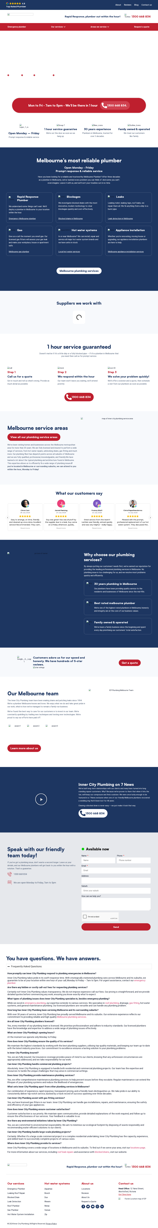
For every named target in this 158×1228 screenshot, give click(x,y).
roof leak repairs (66, 1152)
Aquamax (48, 1189)
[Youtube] (93, 1206)
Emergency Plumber (16, 1189)
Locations (85, 1189)
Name (84, 856)
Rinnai (46, 1206)
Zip (45, 1214)
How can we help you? (91, 896)
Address (85, 876)
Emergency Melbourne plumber (22, 218)
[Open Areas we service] (108, 26)
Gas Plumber (12, 1210)
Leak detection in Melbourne (120, 218)
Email (84, 866)
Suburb (84, 886)
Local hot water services (69, 251)
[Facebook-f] (83, 1206)
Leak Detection (14, 1201)
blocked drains (102, 1152)
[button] (75, 317)
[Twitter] (88, 1206)
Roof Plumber (13, 1206)
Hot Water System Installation (20, 1214)
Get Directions (124, 1194)
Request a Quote (88, 1201)
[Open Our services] (65, 26)
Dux (46, 1197)
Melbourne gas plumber (19, 251)
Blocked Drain (13, 1197)
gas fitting (134, 1003)
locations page (137, 1147)
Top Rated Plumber (16, 6)
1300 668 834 (141, 16)
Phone (120, 856)
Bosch (47, 1193)
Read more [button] (41, 528)
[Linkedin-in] (102, 1206)
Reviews (85, 1193)
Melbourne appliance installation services (126, 251)
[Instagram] (97, 1206)
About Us (85, 1197)
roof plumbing (112, 1003)
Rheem (47, 1201)
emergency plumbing (35, 1003)
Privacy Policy (51, 1224)
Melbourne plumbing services (71, 1017)
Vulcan (47, 1210)
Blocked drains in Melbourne (70, 218)
